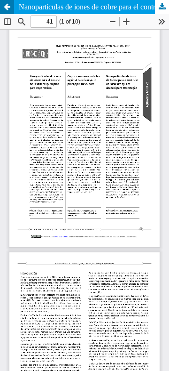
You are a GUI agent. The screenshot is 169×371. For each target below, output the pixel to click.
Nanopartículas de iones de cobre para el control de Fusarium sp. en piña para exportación (94, 7)
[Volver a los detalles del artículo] (7, 7)
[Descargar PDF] (162, 7)
